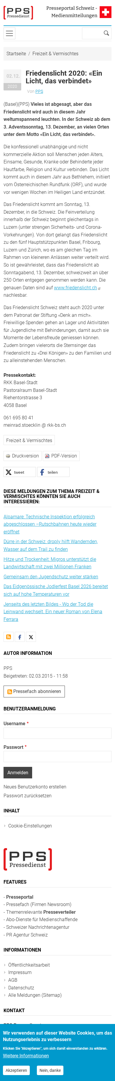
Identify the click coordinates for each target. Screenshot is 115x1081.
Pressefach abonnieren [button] (36, 691)
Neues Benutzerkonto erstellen (35, 787)
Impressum (20, 972)
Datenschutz (21, 988)
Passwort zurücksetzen (28, 795)
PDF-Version (64, 456)
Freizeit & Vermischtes (55, 53)
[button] (20, 472)
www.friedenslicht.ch (75, 287)
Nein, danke (50, 1070)
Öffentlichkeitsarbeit (29, 965)
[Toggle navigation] (9, 33)
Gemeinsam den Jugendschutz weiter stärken (51, 577)
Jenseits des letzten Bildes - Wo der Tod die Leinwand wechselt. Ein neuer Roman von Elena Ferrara (53, 611)
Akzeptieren (16, 1070)
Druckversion (25, 456)
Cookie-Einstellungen (30, 826)
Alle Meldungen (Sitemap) (35, 995)
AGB (12, 980)
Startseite (16, 53)
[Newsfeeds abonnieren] (9, 637)
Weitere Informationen (26, 1056)
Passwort (13, 747)
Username (14, 723)
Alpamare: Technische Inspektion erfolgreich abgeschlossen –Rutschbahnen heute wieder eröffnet (50, 524)
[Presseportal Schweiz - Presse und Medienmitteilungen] (18, 12)
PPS (39, 91)
